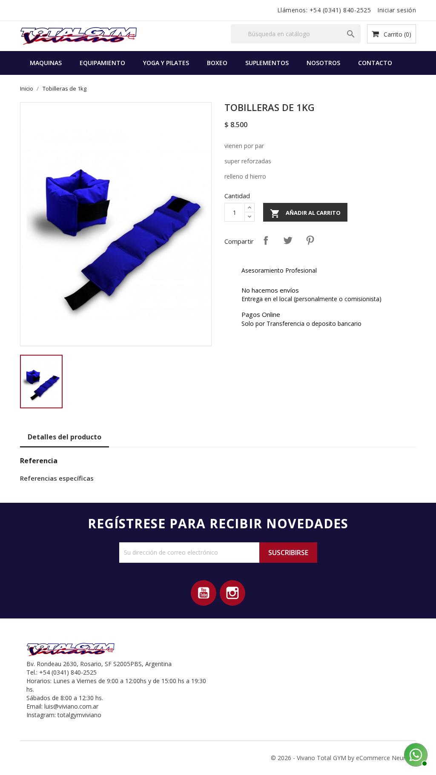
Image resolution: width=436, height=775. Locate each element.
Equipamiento (102, 63)
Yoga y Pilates (166, 63)
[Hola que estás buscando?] (414, 753)
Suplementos (267, 63)
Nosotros (323, 63)
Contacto (375, 63)
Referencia (38, 460)
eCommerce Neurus (384, 758)
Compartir (265, 240)
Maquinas (46, 63)
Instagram (232, 593)
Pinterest (309, 240)
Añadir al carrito (305, 213)
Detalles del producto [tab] (64, 437)
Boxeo (217, 63)
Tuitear (287, 240)
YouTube (203, 593)
